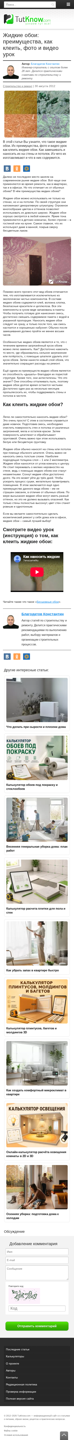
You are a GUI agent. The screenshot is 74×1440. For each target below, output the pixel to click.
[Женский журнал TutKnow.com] (27, 19)
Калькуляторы (15, 1356)
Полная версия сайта (20, 1398)
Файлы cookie (11, 1430)
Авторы (10, 1370)
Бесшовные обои (48, 601)
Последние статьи (17, 1349)
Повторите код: (16, 1286)
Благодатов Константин (45, 63)
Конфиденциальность (15, 1426)
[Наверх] (64, 1435)
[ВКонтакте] (7, 168)
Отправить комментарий (37, 1326)
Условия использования (16, 1435)
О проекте (12, 1363)
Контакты (12, 1377)
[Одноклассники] (16, 168)
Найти (53, 4)
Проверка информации (21, 1391)
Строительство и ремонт (17, 86)
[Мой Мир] (26, 168)
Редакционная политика (21, 1384)
